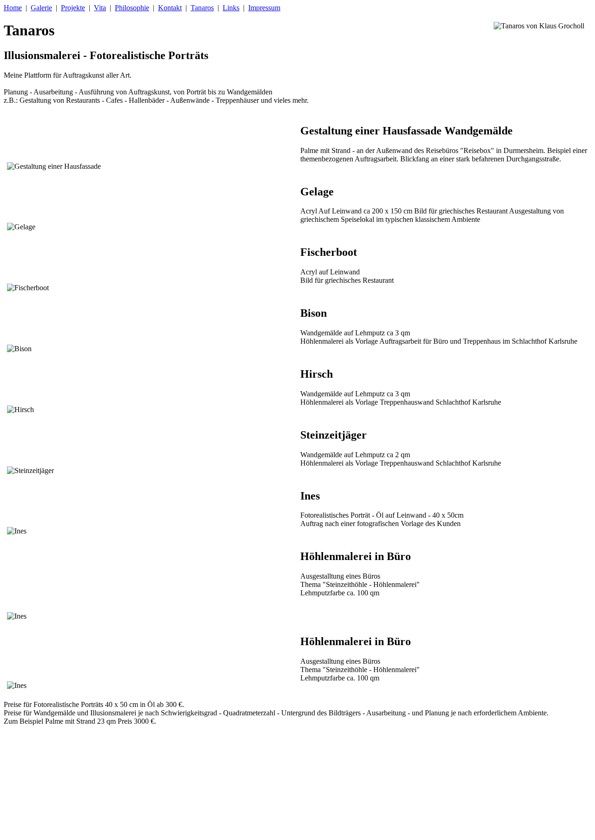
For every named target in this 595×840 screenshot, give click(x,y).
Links (231, 8)
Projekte (73, 8)
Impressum (264, 8)
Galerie (41, 8)
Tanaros (202, 8)
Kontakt (170, 8)
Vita (100, 8)
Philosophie (132, 8)
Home (13, 8)
